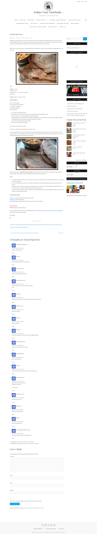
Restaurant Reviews (63, 23)
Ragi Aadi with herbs (14, 201)
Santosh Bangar (19, 353)
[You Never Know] (73, 190)
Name (11, 475)
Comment (12, 456)
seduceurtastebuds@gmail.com (74, 47)
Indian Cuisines (40, 19)
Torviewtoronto (19, 268)
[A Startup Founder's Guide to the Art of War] (70, 190)
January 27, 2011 (21, 37)
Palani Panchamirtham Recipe (79, 152)
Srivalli (37, 210)
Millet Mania (37, 224)
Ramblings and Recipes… (72, 106)
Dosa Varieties (30, 224)
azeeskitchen (18, 305)
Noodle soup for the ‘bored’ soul (19, 207)
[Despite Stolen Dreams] (83, 186)
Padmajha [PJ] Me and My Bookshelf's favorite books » (77, 195)
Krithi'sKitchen (15, 387)
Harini (17, 317)
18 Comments (29, 37)
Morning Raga (44, 224)
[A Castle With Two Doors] (73, 186)
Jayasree (44, 210)
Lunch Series (34, 23)
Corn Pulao (61, 233)
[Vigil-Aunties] (75, 190)
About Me (22, 19)
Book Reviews (75, 23)
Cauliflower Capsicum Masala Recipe (74, 108)
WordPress (63, 532)
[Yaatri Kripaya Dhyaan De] (80, 186)
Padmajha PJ (13, 37)
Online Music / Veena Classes (37, 26)
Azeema (54, 210)
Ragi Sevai (12, 197)
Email (11, 482)
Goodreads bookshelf (75, 183)
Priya (17, 365)
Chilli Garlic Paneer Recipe (72, 111)
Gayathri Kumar (19, 394)
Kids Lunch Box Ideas (74, 19)
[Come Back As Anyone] (75, 186)
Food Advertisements (78, 160)
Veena (21, 212)
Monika (40, 210)
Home (16, 19)
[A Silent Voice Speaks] (78, 190)
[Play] (68, 95)
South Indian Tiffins (56, 224)
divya (17, 256)
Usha (25, 212)
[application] (77, 90)
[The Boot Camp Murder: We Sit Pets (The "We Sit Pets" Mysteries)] (68, 186)
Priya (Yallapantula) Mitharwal (22, 429)
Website (11, 490)
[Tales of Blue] (78, 186)
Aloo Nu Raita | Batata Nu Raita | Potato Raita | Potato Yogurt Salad (24, 233)
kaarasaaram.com (19, 280)
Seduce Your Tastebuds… (48, 12)
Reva (11, 212)
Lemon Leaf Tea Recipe (77, 146)
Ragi (50, 224)
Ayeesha (13, 212)
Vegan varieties (24, 227)
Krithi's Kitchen (19, 377)
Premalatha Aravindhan (21, 244)
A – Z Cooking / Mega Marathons (56, 19)
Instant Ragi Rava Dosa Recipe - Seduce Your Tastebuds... (27, 443)
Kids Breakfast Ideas (22, 23)
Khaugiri (17, 406)
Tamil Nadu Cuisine (14, 227)
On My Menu (30, 19)
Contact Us (62, 26)
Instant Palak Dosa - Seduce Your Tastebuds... (25, 441)
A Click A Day (61, 528)
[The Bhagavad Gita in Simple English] (68, 190)
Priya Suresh (49, 210)
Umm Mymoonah (19, 341)
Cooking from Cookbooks (47, 23)
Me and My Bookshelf (37, 528)
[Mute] (83, 95)
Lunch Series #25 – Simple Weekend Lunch (75, 103)
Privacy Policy (52, 26)
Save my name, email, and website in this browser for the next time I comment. (26, 501)
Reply (13, 252)
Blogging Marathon (21, 224)
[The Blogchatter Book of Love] (70, 186)
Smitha (17, 294)
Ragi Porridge (13, 199)
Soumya (17, 212)
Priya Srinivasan (59, 210)
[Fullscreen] (85, 95)
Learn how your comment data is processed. (35, 508)
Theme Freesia (52, 532)
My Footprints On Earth (50, 528)
